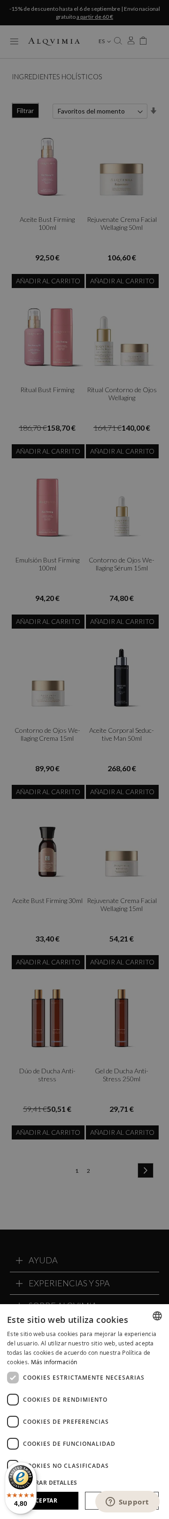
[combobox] (157, 1316)
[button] (84, 1482)
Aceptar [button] (44, 1500)
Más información (54, 1362)
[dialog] (84, 1411)
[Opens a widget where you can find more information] (127, 1502)
